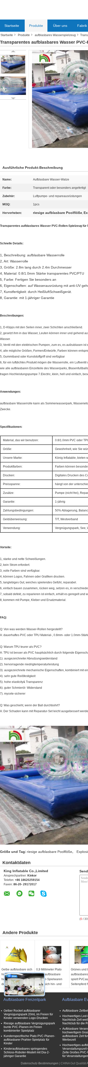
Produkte (36, 26)
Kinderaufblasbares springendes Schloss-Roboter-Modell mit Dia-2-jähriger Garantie (27, 1052)
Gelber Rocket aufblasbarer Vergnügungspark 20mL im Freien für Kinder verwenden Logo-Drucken (28, 1014)
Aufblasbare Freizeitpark (24, 999)
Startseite (11, 26)
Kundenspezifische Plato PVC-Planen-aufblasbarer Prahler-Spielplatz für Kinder (29, 1039)
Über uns (60, 26)
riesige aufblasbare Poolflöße (49, 852)
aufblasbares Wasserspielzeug (55, 35)
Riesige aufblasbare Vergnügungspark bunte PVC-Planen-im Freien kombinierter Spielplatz (29, 1027)
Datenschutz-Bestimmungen (39, 1063)
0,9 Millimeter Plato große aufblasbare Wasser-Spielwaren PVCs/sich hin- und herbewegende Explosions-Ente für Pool (49, 984)
